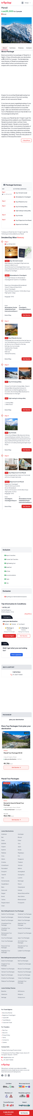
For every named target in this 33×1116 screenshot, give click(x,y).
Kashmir (3, 849)
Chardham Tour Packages (5, 929)
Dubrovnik (4, 890)
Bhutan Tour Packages (24, 968)
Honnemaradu (5, 881)
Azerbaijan (21, 834)
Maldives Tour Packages (7, 968)
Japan (19, 846)
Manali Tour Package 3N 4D (13, 753)
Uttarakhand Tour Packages (6, 924)
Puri (19, 856)
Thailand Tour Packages (24, 964)
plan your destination (24, 57)
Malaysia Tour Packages (7, 981)
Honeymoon (21, 997)
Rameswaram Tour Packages (6, 934)
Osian (3, 905)
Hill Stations (21, 991)
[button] (26, 140)
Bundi (3, 896)
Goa (19, 843)
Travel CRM (5, 1017)
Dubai (3, 840)
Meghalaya (21, 853)
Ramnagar (21, 881)
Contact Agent (9, 636)
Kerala (19, 849)
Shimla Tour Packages (24, 917)
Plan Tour (5, 1030)
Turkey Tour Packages (24, 978)
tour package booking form (9, 114)
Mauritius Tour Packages (24, 972)
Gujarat (3, 846)
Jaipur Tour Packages (23, 938)
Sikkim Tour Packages (24, 920)
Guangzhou (21, 874)
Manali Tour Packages (10, 778)
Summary (12, 48)
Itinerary (21, 48)
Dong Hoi (4, 871)
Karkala (20, 890)
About (5, 48)
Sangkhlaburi (5, 884)
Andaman (4, 834)
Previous (4, 30)
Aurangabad (21, 871)
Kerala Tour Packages (7, 917)
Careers (4, 1042)
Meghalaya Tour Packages (5, 951)
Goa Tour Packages (6, 938)
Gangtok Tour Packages (24, 933)
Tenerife (3, 874)
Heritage (3, 997)
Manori (20, 884)
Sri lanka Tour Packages (7, 978)
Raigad (3, 893)
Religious (20, 994)
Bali (2, 837)
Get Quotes (26, 315)
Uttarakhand (4, 865)
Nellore (20, 868)
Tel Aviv (3, 899)
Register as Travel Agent (8, 1015)
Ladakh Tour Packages (24, 950)
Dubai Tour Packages (7, 960)
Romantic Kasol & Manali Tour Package (14, 804)
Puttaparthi (21, 902)
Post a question (16, 654)
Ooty (2, 856)
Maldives (3, 853)
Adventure (4, 994)
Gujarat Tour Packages (24, 928)
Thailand (20, 862)
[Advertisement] (16, 80)
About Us (4, 1032)
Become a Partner (7, 1013)
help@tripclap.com (8, 1057)
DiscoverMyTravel (9, 809)
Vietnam (20, 865)
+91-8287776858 (17, 674)
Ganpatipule (21, 887)
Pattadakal (4, 868)
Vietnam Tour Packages (7, 972)
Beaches (3, 991)
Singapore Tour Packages (5, 964)
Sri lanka (3, 862)
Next (28, 30)
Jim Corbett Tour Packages (22, 942)
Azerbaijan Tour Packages (22, 982)
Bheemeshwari (22, 899)
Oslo (2, 877)
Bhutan (20, 837)
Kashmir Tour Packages (7, 914)
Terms (4, 1037)
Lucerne (20, 877)
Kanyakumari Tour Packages (23, 946)
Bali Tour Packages (23, 960)
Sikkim (3, 859)
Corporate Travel (7, 1022)
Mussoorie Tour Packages (5, 946)
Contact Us (5, 1040)
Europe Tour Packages (24, 975)
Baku (2, 887)
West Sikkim (21, 896)
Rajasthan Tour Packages (22, 924)
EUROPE (3, 843)
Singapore (21, 859)
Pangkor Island (5, 902)
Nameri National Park (23, 893)
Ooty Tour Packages (7, 941)
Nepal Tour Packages (7, 975)
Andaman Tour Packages (25, 914)
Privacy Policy (6, 1035)
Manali (4, 14)
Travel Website (6, 1020)
